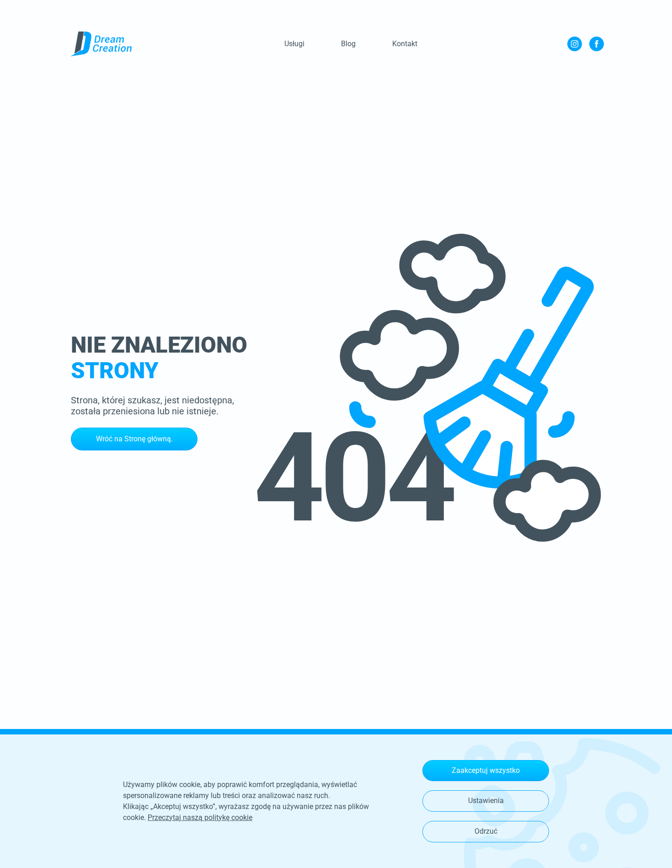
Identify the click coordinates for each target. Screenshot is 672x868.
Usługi (294, 43)
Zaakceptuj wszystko (486, 770)
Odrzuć (486, 831)
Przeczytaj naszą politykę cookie (200, 817)
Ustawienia (486, 800)
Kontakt (404, 43)
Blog (348, 43)
